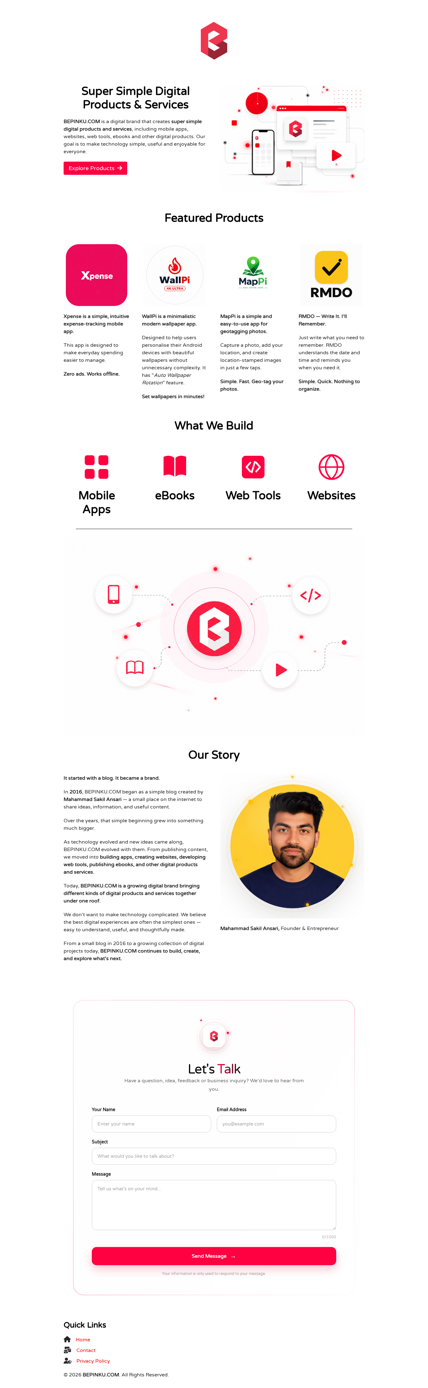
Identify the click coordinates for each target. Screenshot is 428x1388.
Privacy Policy (93, 1361)
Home (83, 1340)
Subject (100, 1142)
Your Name (103, 1109)
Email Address (232, 1109)
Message (101, 1174)
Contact (86, 1350)
